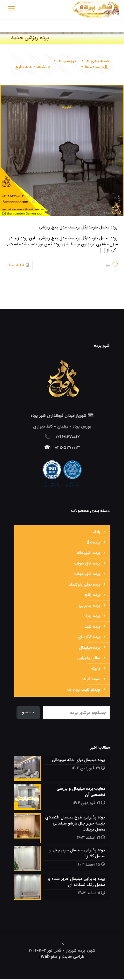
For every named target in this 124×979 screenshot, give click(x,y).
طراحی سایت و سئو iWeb (62, 956)
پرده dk (93, 542)
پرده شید (92, 626)
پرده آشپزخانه (88, 553)
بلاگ (96, 532)
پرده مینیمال (89, 647)
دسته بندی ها (97, 61)
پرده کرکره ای (89, 637)
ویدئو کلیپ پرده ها (83, 689)
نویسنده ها (94, 67)
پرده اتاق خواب (87, 563)
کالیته (95, 668)
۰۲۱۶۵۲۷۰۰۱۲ (68, 437)
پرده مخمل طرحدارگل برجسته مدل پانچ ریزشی (78, 227)
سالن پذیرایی (88, 658)
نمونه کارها (91, 679)
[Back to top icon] (62, 944)
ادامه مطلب (14, 265)
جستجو (28, 712)
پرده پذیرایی (89, 605)
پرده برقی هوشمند (84, 584)
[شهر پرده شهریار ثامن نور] (95, 10)
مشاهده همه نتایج (31, 67)
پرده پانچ (92, 595)
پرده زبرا (93, 616)
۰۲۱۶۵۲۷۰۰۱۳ (67, 448)
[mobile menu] (11, 9)
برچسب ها (67, 61)
